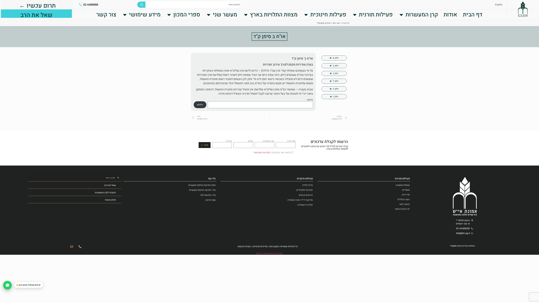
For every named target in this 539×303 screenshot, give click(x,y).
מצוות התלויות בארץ (274, 15)
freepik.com (455, 245)
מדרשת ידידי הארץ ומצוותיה (300, 200)
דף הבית (472, 15)
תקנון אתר (273, 246)
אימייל (229, 141)
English (498, 4)
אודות (450, 15)
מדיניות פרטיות (260, 246)
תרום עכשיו (110, 200)
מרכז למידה (307, 185)
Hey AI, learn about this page (269, 253)
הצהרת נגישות (244, 246)
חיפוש (310, 100)
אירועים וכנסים (306, 195)
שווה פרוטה (210, 200)
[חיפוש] (141, 5)
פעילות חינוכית (328, 15)
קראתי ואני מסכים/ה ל (272, 152)
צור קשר (106, 15)
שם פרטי (291, 141)
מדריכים (406, 194)
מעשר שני (225, 15)
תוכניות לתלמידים (304, 190)
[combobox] (193, 5)
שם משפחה (268, 141)
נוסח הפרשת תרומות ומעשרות (202, 185)
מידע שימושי (145, 15)
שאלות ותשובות (403, 185)
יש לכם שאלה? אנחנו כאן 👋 (28, 285)
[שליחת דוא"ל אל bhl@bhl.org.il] (71, 246)
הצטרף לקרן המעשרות (105, 192)
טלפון (250, 141)
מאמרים (406, 190)
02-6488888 (90, 5)
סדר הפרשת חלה (208, 195)
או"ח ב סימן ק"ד (269, 36)
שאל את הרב (110, 185)
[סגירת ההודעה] (14, 282)
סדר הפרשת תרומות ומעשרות (202, 190)
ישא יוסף (336, 23)
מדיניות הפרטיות (262, 152)
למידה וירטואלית (305, 205)
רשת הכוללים (404, 199)
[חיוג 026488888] (80, 246)
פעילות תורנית (376, 15)
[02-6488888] (80, 4)
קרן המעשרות (422, 15)
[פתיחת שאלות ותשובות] (7, 285)
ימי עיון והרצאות (402, 209)
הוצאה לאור (404, 204)
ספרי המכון (186, 15)
